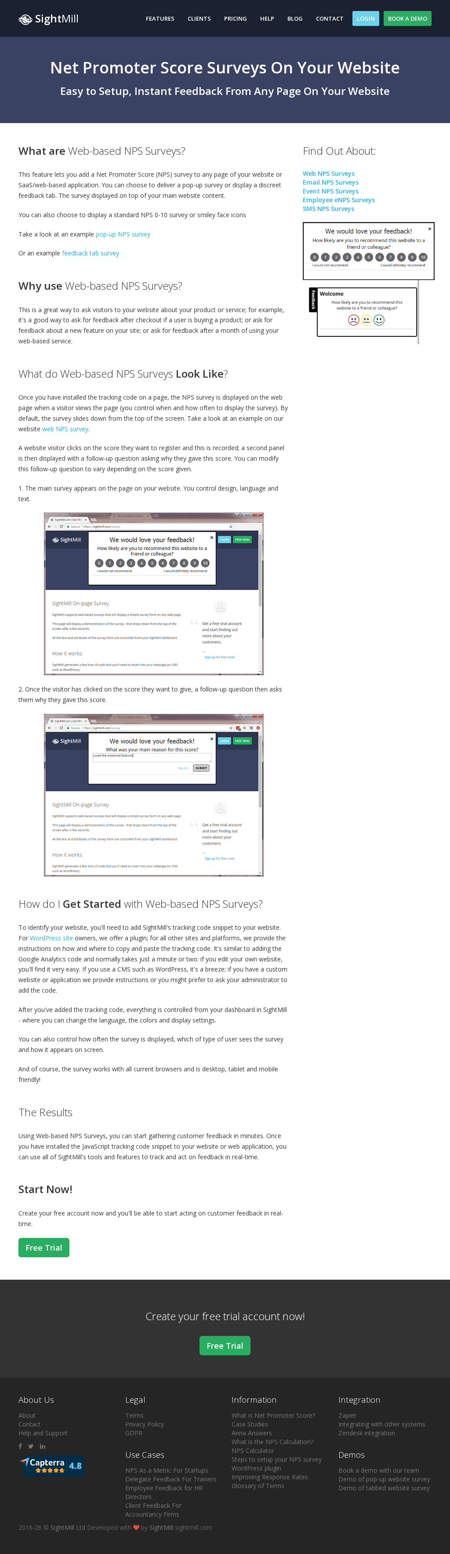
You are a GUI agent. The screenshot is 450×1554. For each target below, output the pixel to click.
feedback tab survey (90, 253)
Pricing (235, 18)
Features (160, 18)
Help (267, 18)
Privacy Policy (144, 1424)
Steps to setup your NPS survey (277, 1459)
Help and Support (43, 1433)
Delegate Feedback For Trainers (171, 1479)
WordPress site (51, 938)
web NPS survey (65, 429)
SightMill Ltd (68, 1527)
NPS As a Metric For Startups (166, 1470)
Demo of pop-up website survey (384, 1479)
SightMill (161, 1527)
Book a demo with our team (378, 1470)
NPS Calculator (253, 1450)
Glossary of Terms (258, 1485)
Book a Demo (407, 18)
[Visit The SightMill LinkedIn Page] (42, 1446)
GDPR (133, 1433)
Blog (295, 18)
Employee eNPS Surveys (339, 200)
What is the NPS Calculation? (272, 1442)
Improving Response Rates (270, 1477)
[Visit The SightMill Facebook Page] (20, 1446)
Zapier (347, 1415)
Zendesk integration (366, 1433)
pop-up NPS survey (123, 234)
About (27, 1415)
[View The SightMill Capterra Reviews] (51, 1465)
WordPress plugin (256, 1468)
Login (366, 18)
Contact (330, 18)
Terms (134, 1415)
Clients (199, 18)
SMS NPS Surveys (328, 208)
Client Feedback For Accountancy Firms (153, 1509)
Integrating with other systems (381, 1424)
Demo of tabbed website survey (384, 1488)
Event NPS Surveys (331, 191)
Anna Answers (252, 1433)
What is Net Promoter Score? (273, 1415)
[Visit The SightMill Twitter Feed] (31, 1446)
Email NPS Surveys (331, 182)
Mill (57, 18)
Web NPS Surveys (329, 173)
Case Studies (250, 1424)
